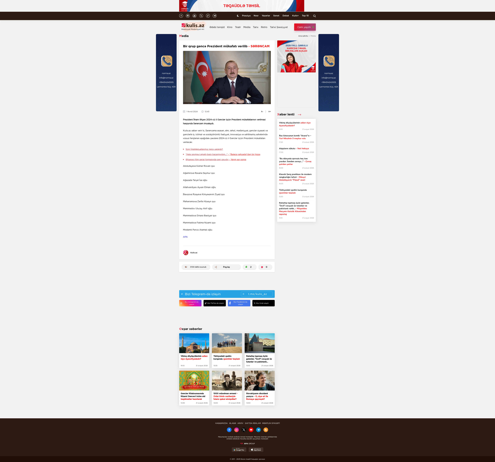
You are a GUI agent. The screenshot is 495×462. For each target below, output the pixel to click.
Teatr (238, 27)
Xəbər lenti (286, 114)
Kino (229, 27)
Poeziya (246, 15)
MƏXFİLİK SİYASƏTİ (271, 423)
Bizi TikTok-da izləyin (215, 303)
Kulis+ (295, 15)
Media (246, 27)
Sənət (276, 15)
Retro (264, 27)
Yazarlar (266, 15)
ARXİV (240, 423)
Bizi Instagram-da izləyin (191, 303)
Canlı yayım (304, 27)
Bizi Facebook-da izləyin (240, 303)
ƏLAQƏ (232, 423)
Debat (286, 15)
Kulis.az (193, 253)
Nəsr (256, 15)
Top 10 (305, 15)
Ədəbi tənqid (217, 27)
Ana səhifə (303, 36)
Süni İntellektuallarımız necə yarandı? (204, 149)
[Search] (314, 16)
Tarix (255, 27)
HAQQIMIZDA (221, 423)
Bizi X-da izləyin (262, 303)
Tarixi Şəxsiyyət (279, 27)
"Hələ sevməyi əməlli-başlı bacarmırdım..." (223, 154)
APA (185, 237)
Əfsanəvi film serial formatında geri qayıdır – (216, 159)
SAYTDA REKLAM (253, 423)
